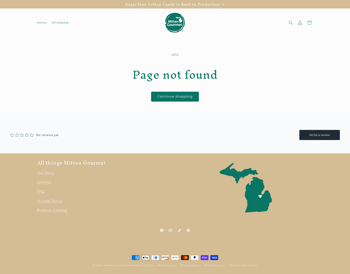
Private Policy (49, 201)
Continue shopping (175, 96)
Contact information (243, 265)
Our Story (45, 173)
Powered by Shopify (140, 265)
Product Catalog (52, 210)
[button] (290, 22)
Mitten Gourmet (115, 265)
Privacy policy (190, 265)
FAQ (41, 191)
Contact (44, 182)
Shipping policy (214, 265)
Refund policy (167, 265)
